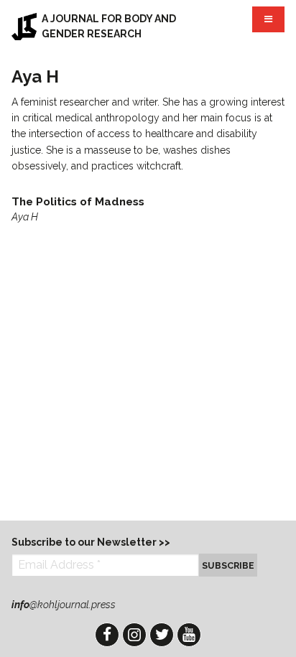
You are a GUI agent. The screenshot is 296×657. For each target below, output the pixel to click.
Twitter (161, 635)
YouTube (189, 635)
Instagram (134, 635)
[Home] (24, 26)
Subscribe (228, 565)
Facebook (107, 635)
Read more (148, 210)
